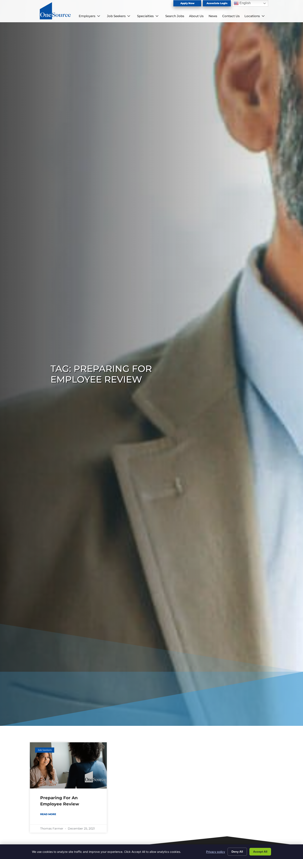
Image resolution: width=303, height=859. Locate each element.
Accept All (260, 851)
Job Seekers (116, 16)
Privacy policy (215, 851)
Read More (48, 814)
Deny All (237, 851)
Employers (87, 16)
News (213, 16)
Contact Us (231, 16)
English (245, 3)
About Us (196, 16)
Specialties (145, 16)
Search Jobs (174, 16)
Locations (252, 16)
